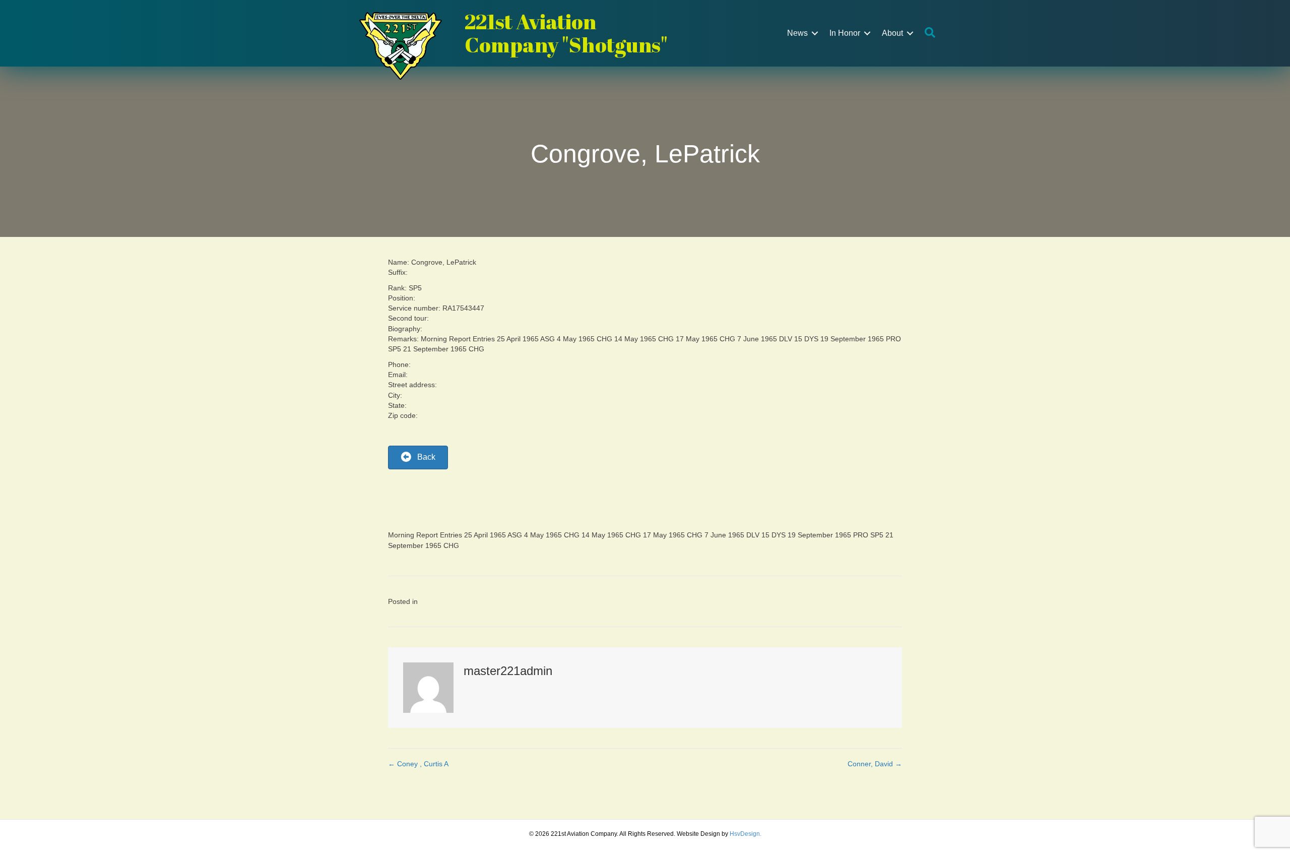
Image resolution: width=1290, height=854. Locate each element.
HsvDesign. (745, 833)
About (892, 33)
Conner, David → (875, 764)
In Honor (844, 33)
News (797, 33)
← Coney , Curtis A (418, 764)
